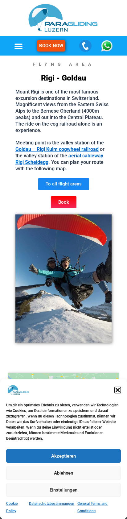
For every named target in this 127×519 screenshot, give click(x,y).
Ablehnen (63, 473)
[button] (118, 390)
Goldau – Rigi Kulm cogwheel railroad (57, 149)
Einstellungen (63, 490)
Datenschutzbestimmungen (51, 503)
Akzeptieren (63, 456)
